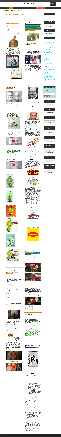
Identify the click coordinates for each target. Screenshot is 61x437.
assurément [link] (14, 322)
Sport (32, 308)
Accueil (7, 7)
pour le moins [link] (27, 333)
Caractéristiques (24, 0)
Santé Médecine (49, 78)
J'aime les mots (7, 10)
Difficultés (19, 7)
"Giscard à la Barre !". (30, 314)
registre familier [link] (37, 51)
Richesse (34, 7)
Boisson (52, 46)
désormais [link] (28, 424)
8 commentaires (9, 265)
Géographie (48, 66)
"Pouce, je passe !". (10, 22)
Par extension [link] (34, 324)
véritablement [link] (30, 291)
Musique (50, 73)
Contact (52, 435)
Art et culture (48, 43)
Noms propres (29, 7)
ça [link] (28, 52)
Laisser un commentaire (29, 309)
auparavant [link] (37, 398)
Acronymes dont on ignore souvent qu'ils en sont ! (33, 24)
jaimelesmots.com (27, 3)
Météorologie (46, 75)
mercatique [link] (35, 149)
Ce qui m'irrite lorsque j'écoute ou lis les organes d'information (49, 51)
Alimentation (8, 264)
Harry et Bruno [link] (8, 53)
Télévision (12, 264)
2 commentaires (28, 244)
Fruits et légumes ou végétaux (49, 62)
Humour (24, 7)
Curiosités (10, 7)
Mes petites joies (30, 0)
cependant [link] (31, 187)
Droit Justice (49, 59)
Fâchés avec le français (40, 7)
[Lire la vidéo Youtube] (33, 59)
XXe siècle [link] (8, 293)
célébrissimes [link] (32, 424)
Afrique (27, 308)
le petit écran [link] (16, 116)
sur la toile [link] (32, 295)
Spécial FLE (48, 80)
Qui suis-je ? (53, 0)
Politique (30, 308)
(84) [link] (30, 128)
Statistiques (36, 0)
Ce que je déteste (48, 0)
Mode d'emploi (12, 0)
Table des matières (41, 0)
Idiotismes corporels (9, 23)
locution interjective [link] (33, 257)
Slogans (15, 10)
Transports (47, 81)
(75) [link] (26, 426)
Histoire (27, 339)
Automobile (47, 44)
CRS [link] (28, 423)
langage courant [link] (28, 44)
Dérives (15, 7)
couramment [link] (19, 283)
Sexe (46, 79)
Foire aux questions (18, 0)
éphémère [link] (17, 50)
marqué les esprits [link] (14, 104)
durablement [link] (8, 104)
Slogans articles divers (16, 23)
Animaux (50, 42)
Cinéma (47, 57)
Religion (50, 76)
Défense (47, 60)
